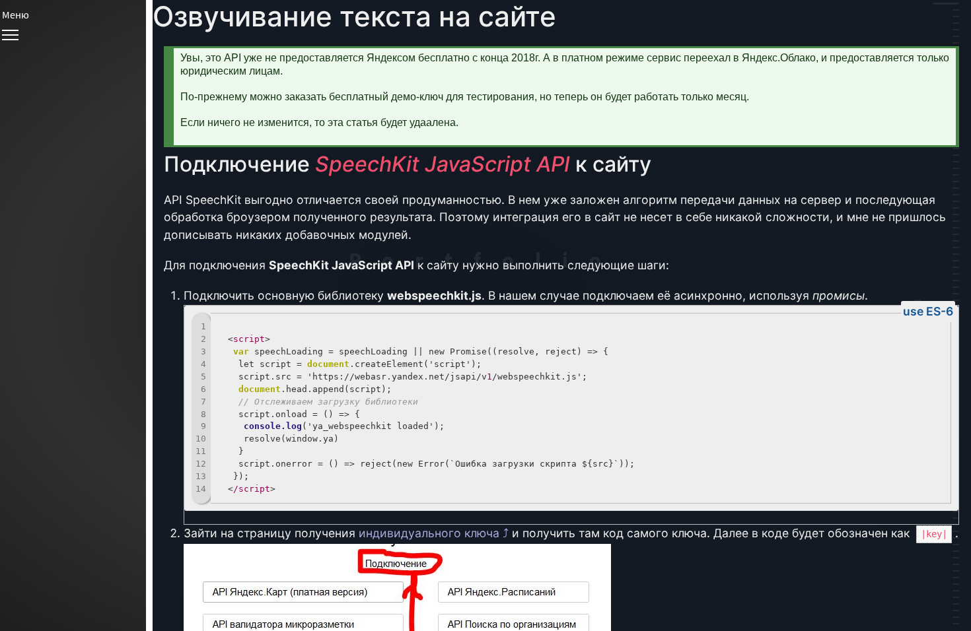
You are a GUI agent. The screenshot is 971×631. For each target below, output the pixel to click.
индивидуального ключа (429, 533)
